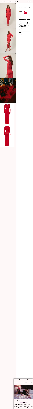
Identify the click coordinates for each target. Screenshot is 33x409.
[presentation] (8, 15)
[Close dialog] (32, 379)
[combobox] (15, 400)
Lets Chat (23, 402)
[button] (2, 1)
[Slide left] (1, 377)
